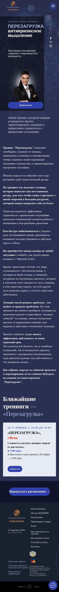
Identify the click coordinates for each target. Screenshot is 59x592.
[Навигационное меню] (53, 6)
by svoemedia (15, 532)
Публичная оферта (17, 561)
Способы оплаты (39, 542)
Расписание (37, 517)
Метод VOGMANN (40, 513)
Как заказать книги (40, 538)
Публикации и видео (41, 521)
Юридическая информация (14, 573)
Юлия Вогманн (38, 509)
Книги (33, 526)
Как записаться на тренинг (40, 532)
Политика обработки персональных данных (18, 566)
